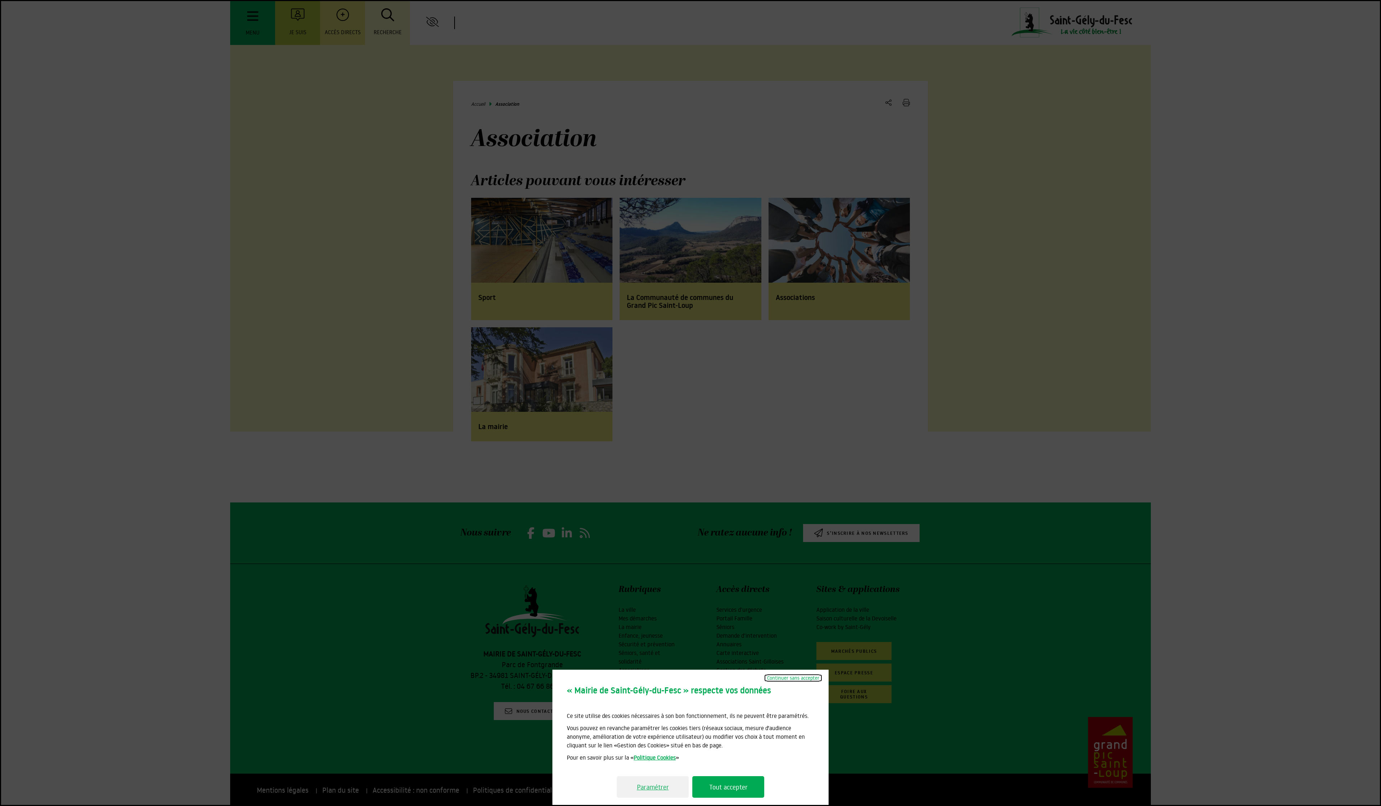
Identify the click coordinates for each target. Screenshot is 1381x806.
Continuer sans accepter (793, 678)
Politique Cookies (655, 757)
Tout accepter (728, 787)
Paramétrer (653, 787)
